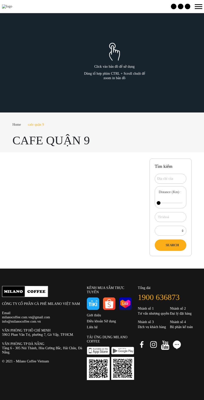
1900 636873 (159, 297)
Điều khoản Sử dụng (101, 321)
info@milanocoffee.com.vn (21, 321)
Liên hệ (92, 327)
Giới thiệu (94, 315)
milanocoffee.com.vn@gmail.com (26, 317)
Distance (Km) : (170, 192)
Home (16, 124)
